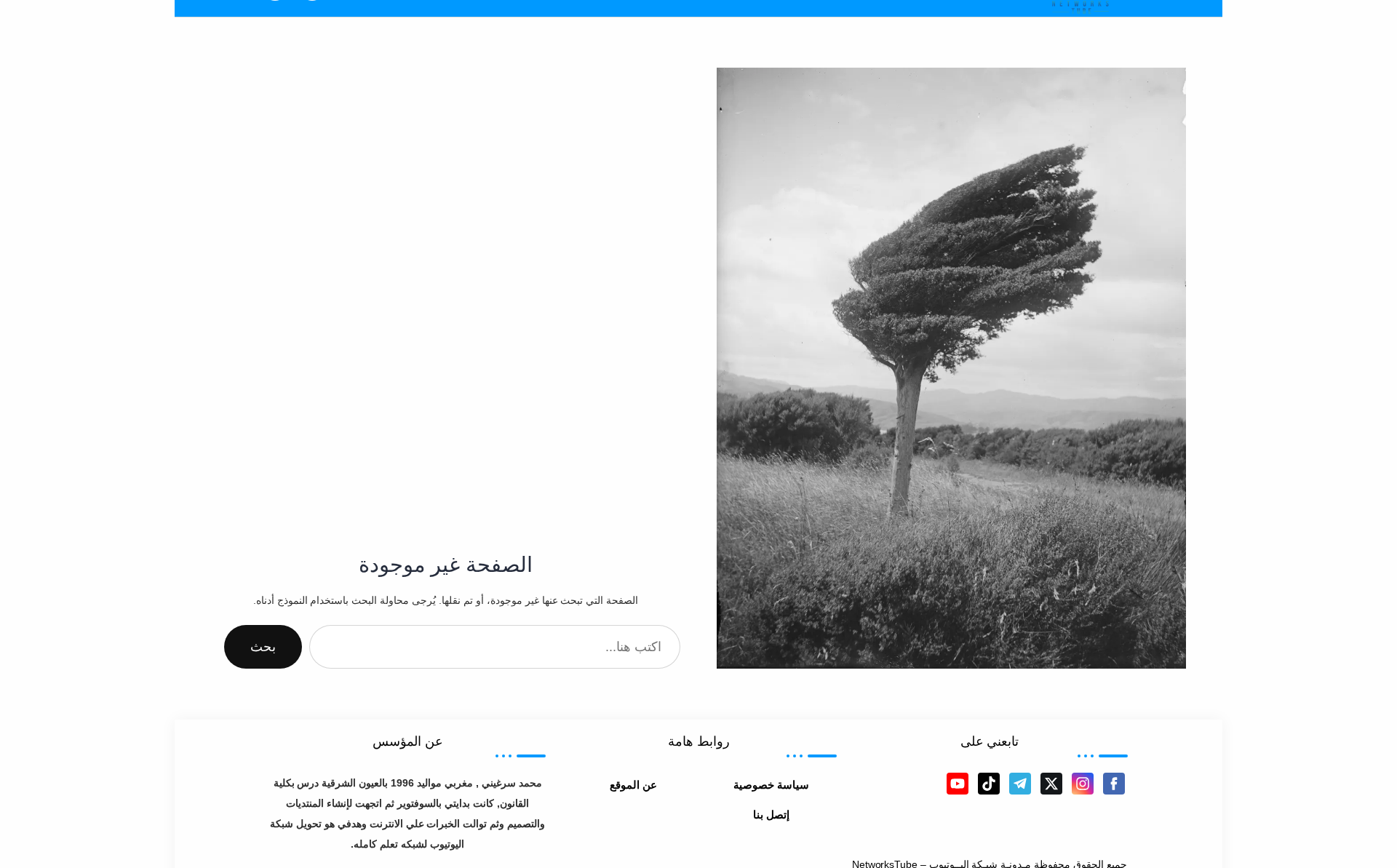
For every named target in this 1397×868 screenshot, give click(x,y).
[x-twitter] (1051, 784)
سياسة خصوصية (771, 785)
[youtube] (957, 784)
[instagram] (1083, 784)
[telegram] (1020, 784)
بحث (263, 647)
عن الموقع (633, 785)
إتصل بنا (771, 814)
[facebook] (1114, 784)
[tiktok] (989, 784)
